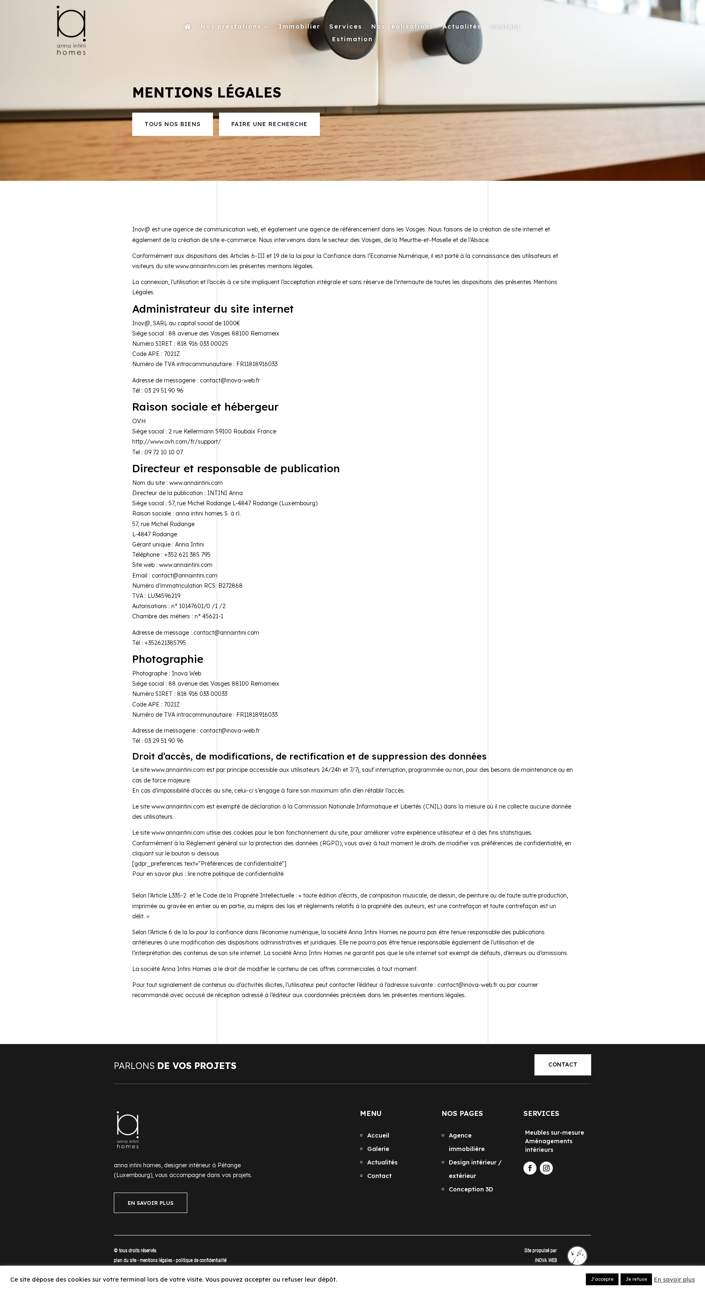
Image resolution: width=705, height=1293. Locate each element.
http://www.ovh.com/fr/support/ (176, 441)
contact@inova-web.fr (230, 380)
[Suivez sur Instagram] (546, 1168)
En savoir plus (674, 1279)
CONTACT (562, 1064)
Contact (505, 27)
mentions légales (156, 1260)
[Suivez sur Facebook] (530, 1168)
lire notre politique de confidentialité (236, 874)
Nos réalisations (402, 27)
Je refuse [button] (636, 1279)
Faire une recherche (269, 124)
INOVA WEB (546, 1260)
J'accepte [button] (602, 1279)
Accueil (378, 1135)
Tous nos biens (172, 124)
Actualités (462, 27)
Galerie (378, 1149)
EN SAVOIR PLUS (150, 1203)
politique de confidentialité (201, 1260)
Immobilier (299, 27)
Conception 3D (471, 1189)
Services (345, 27)
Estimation (352, 39)
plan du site (125, 1260)
